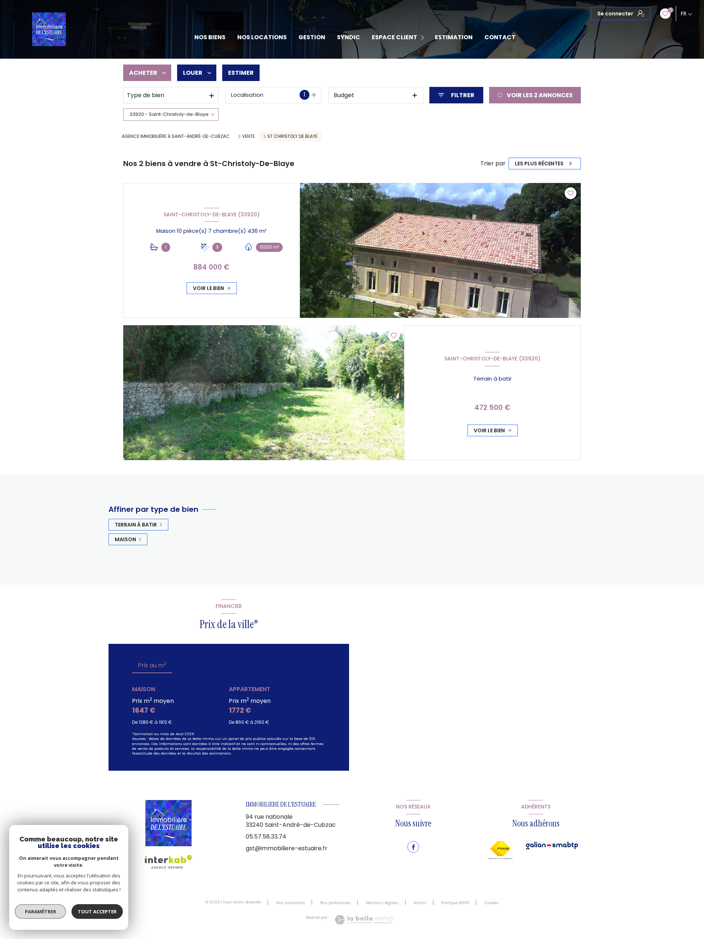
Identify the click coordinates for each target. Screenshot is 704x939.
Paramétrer (40, 911)
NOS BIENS (209, 37)
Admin (420, 903)
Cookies (491, 903)
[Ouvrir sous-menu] (423, 37)
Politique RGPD (455, 903)
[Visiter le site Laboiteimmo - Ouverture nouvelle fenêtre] (363, 919)
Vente (248, 136)
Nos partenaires (335, 903)
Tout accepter (97, 911)
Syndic (348, 37)
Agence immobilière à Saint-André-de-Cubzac (176, 136)
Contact (500, 37)
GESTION (311, 37)
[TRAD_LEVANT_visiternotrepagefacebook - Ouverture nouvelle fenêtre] (413, 847)
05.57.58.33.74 (266, 836)
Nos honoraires (290, 903)
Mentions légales (382, 903)
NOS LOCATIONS (262, 37)
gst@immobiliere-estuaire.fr (286, 848)
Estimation (454, 37)
